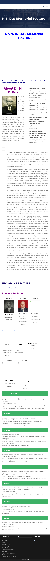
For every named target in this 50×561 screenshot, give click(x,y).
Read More (9, 324)
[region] (25, 60)
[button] (4, 61)
